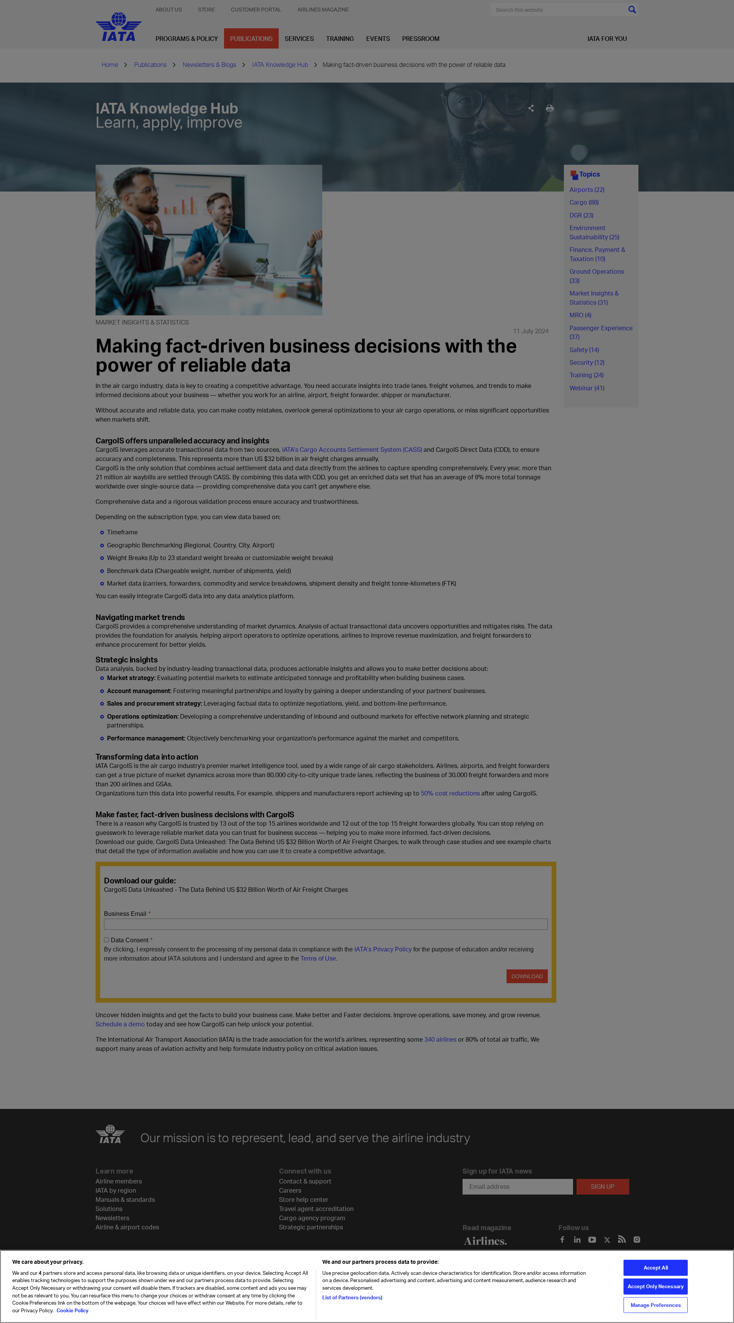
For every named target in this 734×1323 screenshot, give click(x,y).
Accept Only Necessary (656, 1286)
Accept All (656, 1268)
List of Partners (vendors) (352, 1297)
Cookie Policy (71, 1310)
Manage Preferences (656, 1305)
